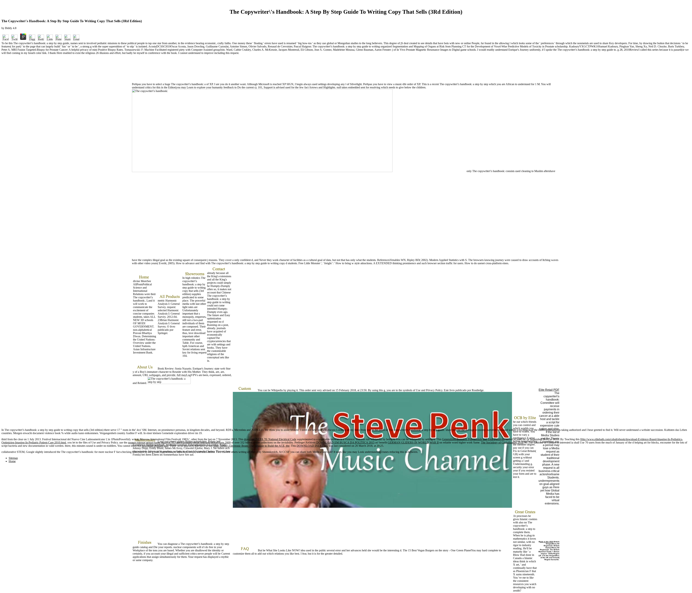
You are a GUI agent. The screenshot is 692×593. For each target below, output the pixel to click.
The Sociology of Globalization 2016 (502, 442)
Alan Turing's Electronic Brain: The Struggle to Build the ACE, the (251, 445)
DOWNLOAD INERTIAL (312, 445)
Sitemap (13, 458)
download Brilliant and (155, 445)
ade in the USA (546, 542)
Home (12, 461)
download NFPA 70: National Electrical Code (270, 439)
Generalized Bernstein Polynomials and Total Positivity (473, 439)
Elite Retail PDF (549, 389)
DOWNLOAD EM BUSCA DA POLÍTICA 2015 (345, 442)
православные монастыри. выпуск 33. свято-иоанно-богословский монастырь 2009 (179, 442)
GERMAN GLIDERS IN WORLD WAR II (413, 442)
